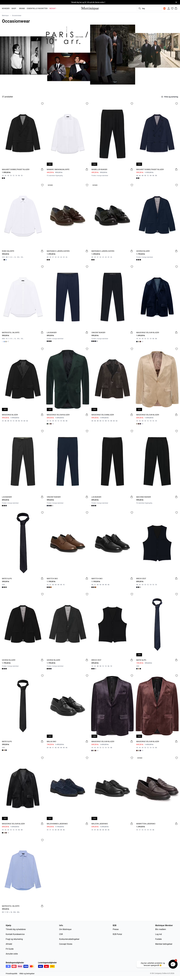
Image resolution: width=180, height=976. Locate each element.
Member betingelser (163, 944)
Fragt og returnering (14, 939)
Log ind (158, 934)
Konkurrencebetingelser (69, 939)
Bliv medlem (160, 929)
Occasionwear (16, 15)
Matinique (5, 15)
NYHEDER (6, 8)
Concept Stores (65, 944)
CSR (61, 934)
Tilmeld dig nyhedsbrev (16, 929)
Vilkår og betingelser (27, 974)
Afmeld (9, 944)
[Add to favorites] (42, 104)
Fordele (158, 939)
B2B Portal (117, 934)
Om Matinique (65, 929)
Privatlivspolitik (11, 974)
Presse (116, 929)
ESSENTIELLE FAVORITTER (37, 8)
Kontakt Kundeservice (15, 934)
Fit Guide (9, 949)
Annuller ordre (12, 954)
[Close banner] (176, 2)
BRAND (22, 8)
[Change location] (164, 8)
